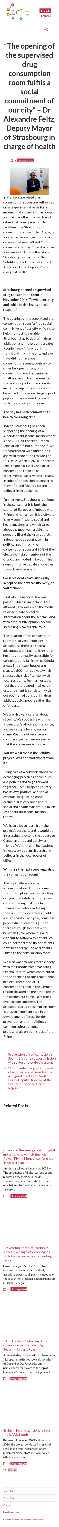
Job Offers (8, 1490)
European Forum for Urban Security (26, 1519)
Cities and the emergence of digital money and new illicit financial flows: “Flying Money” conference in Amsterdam (29, 1156)
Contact (7, 1505)
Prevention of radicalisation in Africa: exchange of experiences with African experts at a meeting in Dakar (29, 1254)
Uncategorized (25, 160)
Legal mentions (11, 1512)
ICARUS (12, 1469)
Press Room (9, 1498)
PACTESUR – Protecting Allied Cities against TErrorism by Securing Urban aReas (26, 1345)
